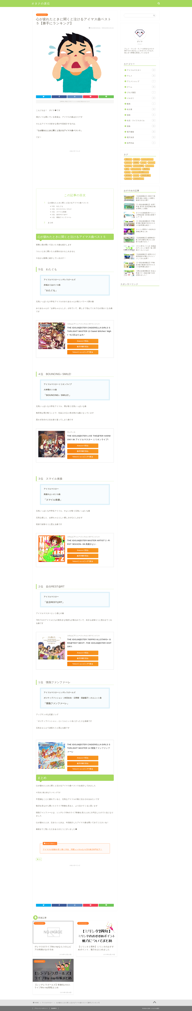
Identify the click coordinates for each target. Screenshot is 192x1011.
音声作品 (140, 143)
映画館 (136, 162)
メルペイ (128, 162)
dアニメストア (136, 168)
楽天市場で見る (83, 346)
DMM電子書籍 (146, 175)
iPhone (136, 159)
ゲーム (140, 87)
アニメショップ (140, 81)
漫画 (140, 115)
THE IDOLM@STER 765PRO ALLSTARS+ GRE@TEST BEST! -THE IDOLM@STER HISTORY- (89, 643)
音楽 (39, 859)
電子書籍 (140, 132)
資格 (140, 126)
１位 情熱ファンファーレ (61, 217)
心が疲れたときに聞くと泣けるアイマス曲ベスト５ (68, 203)
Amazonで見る (83, 341)
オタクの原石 (41, 3)
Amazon (128, 178)
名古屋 (140, 109)
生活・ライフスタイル (140, 120)
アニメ (140, 76)
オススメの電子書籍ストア (140, 172)
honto (127, 172)
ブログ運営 (140, 92)
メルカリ (140, 98)
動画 (140, 104)
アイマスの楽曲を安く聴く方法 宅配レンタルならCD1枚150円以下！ (72, 849)
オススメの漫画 (138, 165)
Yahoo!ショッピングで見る (82, 352)
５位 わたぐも (57, 206)
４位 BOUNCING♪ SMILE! (61, 209)
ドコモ (136, 175)
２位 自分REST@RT (59, 214)
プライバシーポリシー (41, 1008)
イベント (151, 162)
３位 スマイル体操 (58, 212)
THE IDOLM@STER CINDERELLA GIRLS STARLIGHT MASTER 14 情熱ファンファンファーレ (88, 748)
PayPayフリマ (138, 178)
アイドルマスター (42, 14)
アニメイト (150, 165)
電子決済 (140, 137)
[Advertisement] (75, 168)
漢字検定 (128, 175)
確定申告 (146, 168)
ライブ (143, 162)
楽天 (127, 168)
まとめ (50, 223)
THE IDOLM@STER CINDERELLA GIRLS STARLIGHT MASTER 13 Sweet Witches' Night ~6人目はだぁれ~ (89, 331)
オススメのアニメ (147, 159)
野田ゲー (128, 159)
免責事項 (54, 1008)
